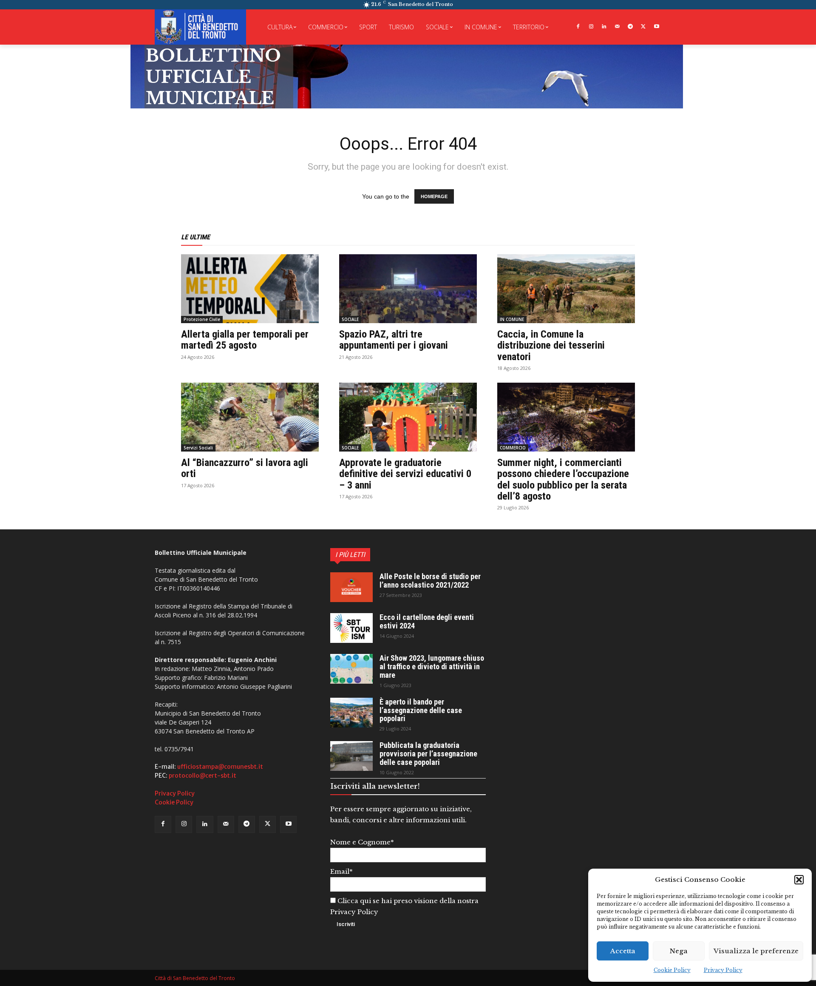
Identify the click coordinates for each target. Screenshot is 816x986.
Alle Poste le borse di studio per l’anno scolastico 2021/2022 (430, 580)
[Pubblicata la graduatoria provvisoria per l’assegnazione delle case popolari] (351, 756)
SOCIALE (350, 319)
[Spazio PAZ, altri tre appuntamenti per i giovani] (408, 288)
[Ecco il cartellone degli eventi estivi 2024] (351, 628)
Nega (679, 951)
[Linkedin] (604, 27)
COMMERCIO (513, 448)
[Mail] (617, 27)
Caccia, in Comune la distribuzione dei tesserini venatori (551, 345)
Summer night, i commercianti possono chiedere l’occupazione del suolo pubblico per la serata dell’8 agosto (563, 479)
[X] (643, 27)
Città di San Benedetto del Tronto (195, 978)
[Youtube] (656, 27)
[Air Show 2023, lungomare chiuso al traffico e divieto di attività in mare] (351, 669)
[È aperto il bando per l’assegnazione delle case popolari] (351, 712)
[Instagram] (591, 27)
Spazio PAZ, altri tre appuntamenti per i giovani (393, 339)
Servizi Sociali (198, 448)
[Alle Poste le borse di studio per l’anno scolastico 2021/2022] (351, 587)
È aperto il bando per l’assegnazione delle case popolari (421, 710)
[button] (799, 879)
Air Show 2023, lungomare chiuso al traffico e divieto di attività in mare (432, 666)
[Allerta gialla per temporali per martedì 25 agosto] (250, 288)
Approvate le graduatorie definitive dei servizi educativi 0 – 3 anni (405, 474)
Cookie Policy (672, 970)
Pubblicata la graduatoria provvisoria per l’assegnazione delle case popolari (428, 754)
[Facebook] (578, 27)
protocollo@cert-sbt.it (202, 775)
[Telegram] (630, 27)
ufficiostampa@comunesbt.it (220, 766)
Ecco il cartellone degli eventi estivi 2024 (427, 621)
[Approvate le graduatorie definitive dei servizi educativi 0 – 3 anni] (408, 417)
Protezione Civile (202, 319)
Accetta (622, 951)
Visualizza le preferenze (756, 951)
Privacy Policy (723, 970)
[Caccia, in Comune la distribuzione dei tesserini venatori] (566, 288)
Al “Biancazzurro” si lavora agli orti (244, 468)
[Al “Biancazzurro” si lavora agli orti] (250, 417)
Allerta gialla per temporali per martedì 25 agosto (245, 339)
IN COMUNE (512, 319)
